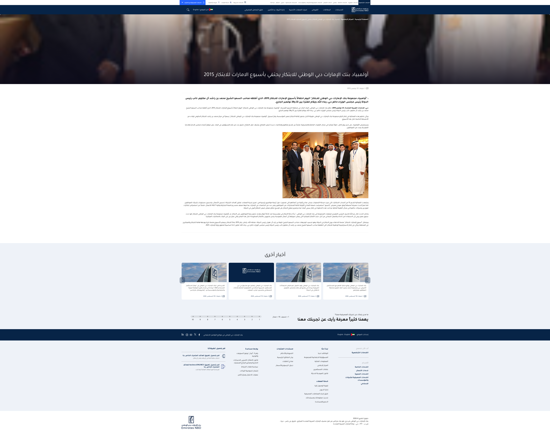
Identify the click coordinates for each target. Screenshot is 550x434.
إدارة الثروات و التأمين (276, 9)
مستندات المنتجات (285, 348)
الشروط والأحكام (287, 353)
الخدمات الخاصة (342, 2)
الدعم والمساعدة (321, 402)
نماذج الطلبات (287, 361)
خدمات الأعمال (327, 2)
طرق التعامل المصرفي (253, 9)
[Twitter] (195, 334)
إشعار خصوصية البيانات (249, 371)
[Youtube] (191, 334)
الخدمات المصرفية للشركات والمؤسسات (310, 2)
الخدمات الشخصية (364, 2)
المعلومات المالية (321, 361)
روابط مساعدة (251, 348)
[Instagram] (187, 334)
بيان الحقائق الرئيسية (285, 357)
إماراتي (335, 2)
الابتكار (278, 2)
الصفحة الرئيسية (361, 19)
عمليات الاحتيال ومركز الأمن (248, 375)
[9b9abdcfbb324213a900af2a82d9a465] (358, 9)
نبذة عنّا (272, 2)
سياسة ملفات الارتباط (249, 367)
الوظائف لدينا (323, 353)
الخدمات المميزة (353, 2)
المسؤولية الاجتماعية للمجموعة (316, 357)
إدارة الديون (324, 390)
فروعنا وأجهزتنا (212, 2)
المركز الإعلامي (322, 365)
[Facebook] (199, 334)
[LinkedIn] (183, 334)
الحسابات (339, 9)
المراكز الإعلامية (347, 19)
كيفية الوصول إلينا (321, 386)
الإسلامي (364, 383)
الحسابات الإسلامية (291, 2)
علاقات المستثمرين (320, 369)
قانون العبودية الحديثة (319, 373)
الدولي (282, 2)
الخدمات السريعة (238, 2)
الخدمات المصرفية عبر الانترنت (193, 2)
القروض (315, 9)
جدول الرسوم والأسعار (284, 365)
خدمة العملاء (225, 2)
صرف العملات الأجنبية (298, 9)
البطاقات (327, 9)
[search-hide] (188, 10)
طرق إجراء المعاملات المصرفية (316, 394)
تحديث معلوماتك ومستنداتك (317, 398)
